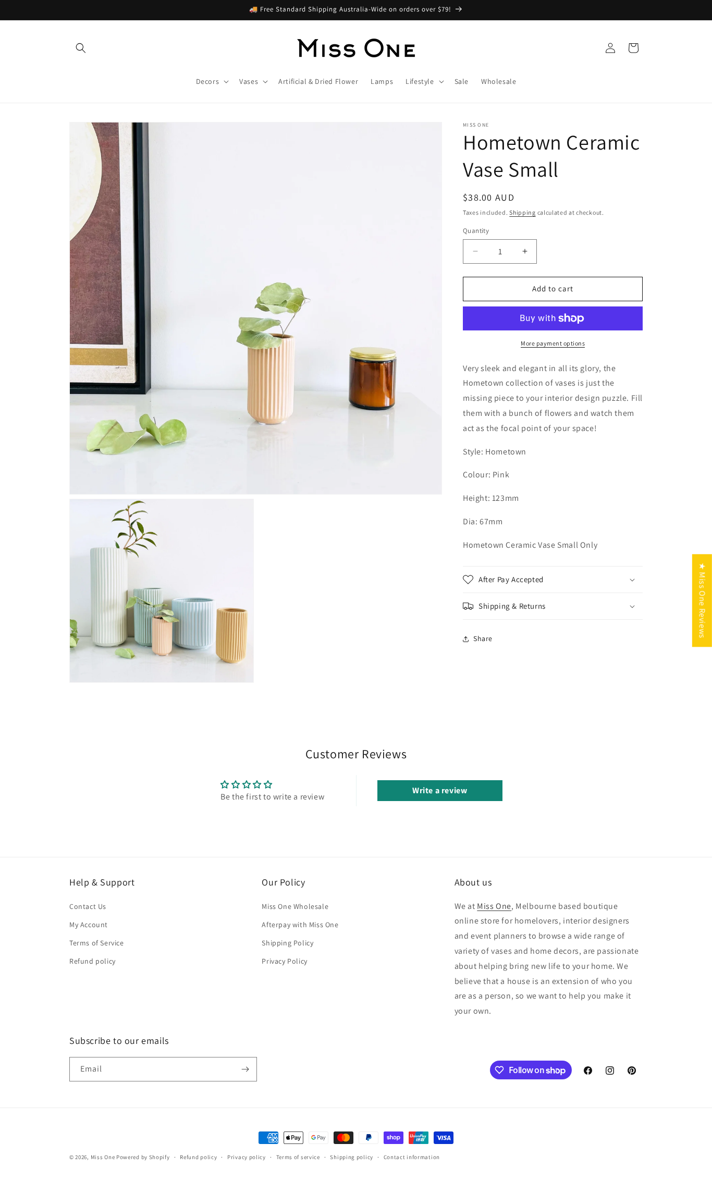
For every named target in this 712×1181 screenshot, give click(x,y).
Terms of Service (96, 943)
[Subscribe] (245, 1069)
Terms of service (298, 1157)
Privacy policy (246, 1157)
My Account (88, 924)
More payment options (553, 343)
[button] (80, 47)
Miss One (494, 905)
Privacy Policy (284, 961)
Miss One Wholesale (295, 906)
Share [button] (483, 638)
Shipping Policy (287, 943)
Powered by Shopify (143, 1157)
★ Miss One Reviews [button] (702, 600)
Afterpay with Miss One (300, 924)
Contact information (412, 1157)
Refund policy (92, 961)
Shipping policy (351, 1157)
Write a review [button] (439, 790)
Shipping (522, 212)
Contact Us (87, 906)
